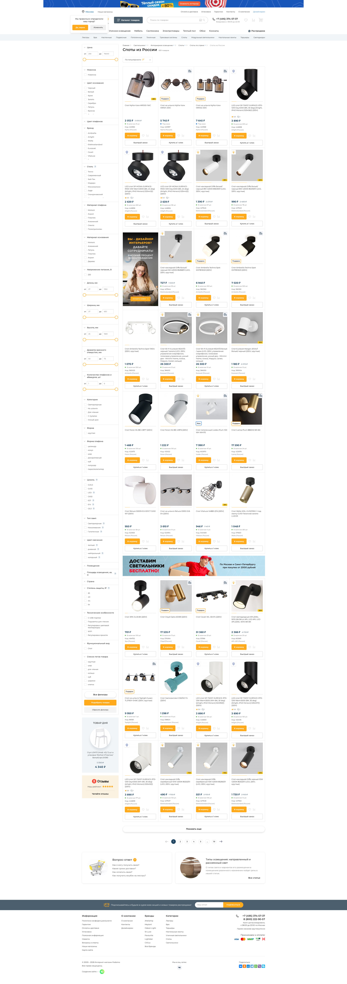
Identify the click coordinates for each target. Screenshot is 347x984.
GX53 (90, 496)
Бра (95, 37)
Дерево (91, 261)
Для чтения (93, 412)
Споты (184, 37)
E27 (89, 500)
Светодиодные (95, 404)
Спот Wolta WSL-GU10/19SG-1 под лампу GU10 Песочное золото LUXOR (246, 513)
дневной (92, 549)
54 (89, 604)
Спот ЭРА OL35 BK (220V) (136, 617)
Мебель (138, 31)
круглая (91, 433)
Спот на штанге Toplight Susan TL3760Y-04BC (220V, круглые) (138, 699)
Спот (90, 648)
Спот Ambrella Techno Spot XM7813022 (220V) (208, 268)
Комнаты (214, 31)
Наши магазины (89, 946)
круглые (91, 662)
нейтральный (94, 553)
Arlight (91, 137)
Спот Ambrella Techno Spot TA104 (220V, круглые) (140, 350)
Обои (202, 31)
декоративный (95, 458)
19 (214, 841)
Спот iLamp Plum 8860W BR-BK (246, 430)
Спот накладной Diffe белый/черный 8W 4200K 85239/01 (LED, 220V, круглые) (246, 188)
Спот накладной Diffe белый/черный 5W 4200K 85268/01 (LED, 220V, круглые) (175, 270)
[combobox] (138, 59)
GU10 (90, 489)
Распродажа (258, 31)
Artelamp (149, 921)
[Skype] (263, 966)
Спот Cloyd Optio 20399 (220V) (173, 617)
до (100, 54)
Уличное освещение (120, 31)
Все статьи (254, 878)
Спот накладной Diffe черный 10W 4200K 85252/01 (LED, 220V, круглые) (247, 781)
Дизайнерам (259, 12)
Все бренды (150, 946)
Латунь (91, 107)
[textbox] (137, 59)
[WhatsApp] (255, 966)
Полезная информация (93, 935)
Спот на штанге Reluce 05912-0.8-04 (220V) (175, 512)
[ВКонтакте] (240, 966)
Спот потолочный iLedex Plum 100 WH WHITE (211, 431)
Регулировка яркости (98, 635)
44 (89, 601)
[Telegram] (252, 966)
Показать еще (194, 829)
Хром (90, 95)
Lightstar (149, 939)
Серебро (92, 103)
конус (90, 450)
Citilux (147, 943)
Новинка (92, 75)
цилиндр (92, 446)
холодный (92, 557)
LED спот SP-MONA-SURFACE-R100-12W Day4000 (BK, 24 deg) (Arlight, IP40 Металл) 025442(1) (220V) (174, 190)
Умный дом (93, 420)
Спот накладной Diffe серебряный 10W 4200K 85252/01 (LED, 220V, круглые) (175, 781)
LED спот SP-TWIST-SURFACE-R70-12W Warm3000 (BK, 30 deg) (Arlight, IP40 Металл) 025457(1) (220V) (247, 701)
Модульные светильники (202, 37)
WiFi (90, 631)
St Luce (148, 932)
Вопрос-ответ (122, 859)
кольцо (91, 673)
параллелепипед (96, 469)
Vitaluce (91, 156)
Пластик (92, 218)
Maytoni (148, 924)
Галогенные (93, 531)
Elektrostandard (95, 144)
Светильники (172, 943)
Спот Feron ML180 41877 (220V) (138, 430)
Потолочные (136, 37)
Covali (90, 152)
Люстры (85, 37)
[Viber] (259, 966)
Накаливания (94, 527)
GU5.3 (90, 485)
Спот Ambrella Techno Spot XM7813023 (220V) (244, 268)
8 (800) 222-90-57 (254, 919)
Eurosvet (92, 148)
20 (89, 593)
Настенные (106, 37)
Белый (91, 92)
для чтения (93, 669)
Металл (91, 210)
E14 (89, 504)
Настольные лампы (227, 37)
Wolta (90, 141)
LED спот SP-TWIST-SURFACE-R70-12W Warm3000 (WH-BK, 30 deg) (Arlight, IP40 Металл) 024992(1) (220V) (211, 701)
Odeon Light (150, 928)
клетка (91, 684)
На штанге (93, 408)
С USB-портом (94, 618)
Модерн (91, 183)
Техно (90, 172)
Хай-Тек (91, 179)
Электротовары (171, 31)
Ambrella (92, 133)
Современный (94, 175)
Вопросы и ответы (90, 943)
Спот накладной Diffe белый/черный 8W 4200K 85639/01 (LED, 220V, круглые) (211, 188)
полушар (92, 465)
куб (89, 461)
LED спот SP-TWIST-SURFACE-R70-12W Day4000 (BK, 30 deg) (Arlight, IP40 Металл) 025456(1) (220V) (247, 107)
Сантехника (152, 31)
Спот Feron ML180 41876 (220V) (174, 430)
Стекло (91, 225)
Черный (91, 88)
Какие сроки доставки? (124, 868)
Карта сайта (87, 950)
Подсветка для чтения (98, 621)
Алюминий (93, 221)
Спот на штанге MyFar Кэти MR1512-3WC (208, 106)
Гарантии (218, 12)
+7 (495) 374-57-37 (227, 18)
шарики (91, 681)
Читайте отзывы (100, 794)
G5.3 (89, 508)
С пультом (92, 416)
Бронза (91, 111)
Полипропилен (95, 229)
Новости (86, 939)
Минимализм (94, 187)
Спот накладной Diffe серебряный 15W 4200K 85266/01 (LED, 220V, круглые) (211, 781)
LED (90, 492)
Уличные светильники (176, 935)
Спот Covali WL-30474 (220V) (208, 617)
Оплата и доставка (189, 12)
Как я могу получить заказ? (125, 865)
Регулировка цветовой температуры (98, 626)
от (85, 54)
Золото (91, 99)
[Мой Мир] (248, 966)
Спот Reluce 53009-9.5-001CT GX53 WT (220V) (140, 512)
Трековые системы (168, 37)
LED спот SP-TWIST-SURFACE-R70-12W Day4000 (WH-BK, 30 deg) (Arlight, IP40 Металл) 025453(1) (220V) (140, 783)
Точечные (151, 37)
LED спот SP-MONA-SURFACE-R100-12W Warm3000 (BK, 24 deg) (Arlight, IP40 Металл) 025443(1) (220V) (140, 190)
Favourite (149, 935)
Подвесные (121, 37)
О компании (244, 12)
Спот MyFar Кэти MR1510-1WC (138, 105)
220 (89, 275)
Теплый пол (189, 31)
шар (90, 454)
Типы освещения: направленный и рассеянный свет (228, 861)
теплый (91, 545)
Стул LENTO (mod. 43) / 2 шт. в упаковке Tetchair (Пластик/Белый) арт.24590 (100, 755)
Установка (206, 12)
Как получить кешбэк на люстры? (129, 875)
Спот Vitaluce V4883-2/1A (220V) (210, 511)
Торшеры (245, 37)
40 (89, 597)
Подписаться (233, 905)
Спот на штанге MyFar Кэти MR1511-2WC (172, 106)
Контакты (230, 12)
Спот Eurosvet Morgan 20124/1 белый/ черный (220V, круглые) (246, 350)
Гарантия (86, 924)
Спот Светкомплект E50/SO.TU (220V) (174, 699)
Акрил (91, 214)
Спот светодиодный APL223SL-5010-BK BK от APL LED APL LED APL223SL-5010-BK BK (246, 619)
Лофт (90, 190)
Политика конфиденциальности (97, 921)
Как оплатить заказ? (122, 872)
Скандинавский (95, 194)
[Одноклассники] (244, 966)
